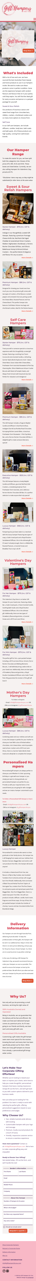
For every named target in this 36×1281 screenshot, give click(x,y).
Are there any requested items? (14, 1214)
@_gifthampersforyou (25, 705)
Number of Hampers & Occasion (14, 1201)
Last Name (22, 1171)
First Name (7, 1171)
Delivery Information (9, 1252)
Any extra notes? (9, 1221)
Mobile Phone (8, 1185)
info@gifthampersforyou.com (19, 702)
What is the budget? (10, 1208)
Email (5, 1178)
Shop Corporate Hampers (11, 1245)
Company (7, 1191)
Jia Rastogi (30, 1277)
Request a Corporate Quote (11, 1248)
